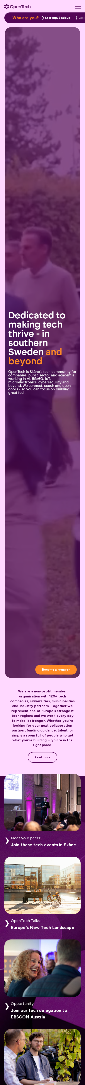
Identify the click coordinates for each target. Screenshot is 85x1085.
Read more (42, 757)
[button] (55, 18)
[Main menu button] (78, 7)
